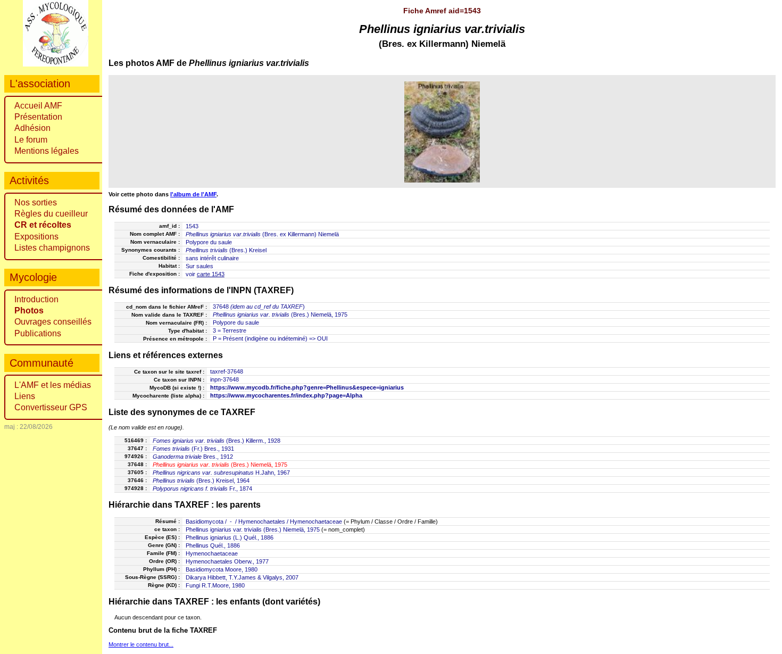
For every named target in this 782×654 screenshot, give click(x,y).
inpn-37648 (224, 379)
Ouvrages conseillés (52, 321)
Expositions (36, 236)
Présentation (38, 116)
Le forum (30, 139)
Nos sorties (35, 202)
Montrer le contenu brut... (141, 644)
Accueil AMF (38, 105)
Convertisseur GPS (50, 407)
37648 (221, 306)
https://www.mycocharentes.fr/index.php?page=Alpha (286, 395)
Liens (24, 396)
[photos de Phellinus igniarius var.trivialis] (442, 131)
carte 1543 (210, 274)
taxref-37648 (226, 371)
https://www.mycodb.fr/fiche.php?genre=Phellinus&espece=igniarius (307, 387)
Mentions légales (46, 150)
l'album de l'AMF (193, 194)
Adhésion (32, 128)
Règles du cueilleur (51, 213)
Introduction (36, 299)
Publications (37, 333)
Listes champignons (52, 247)
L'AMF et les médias (52, 385)
